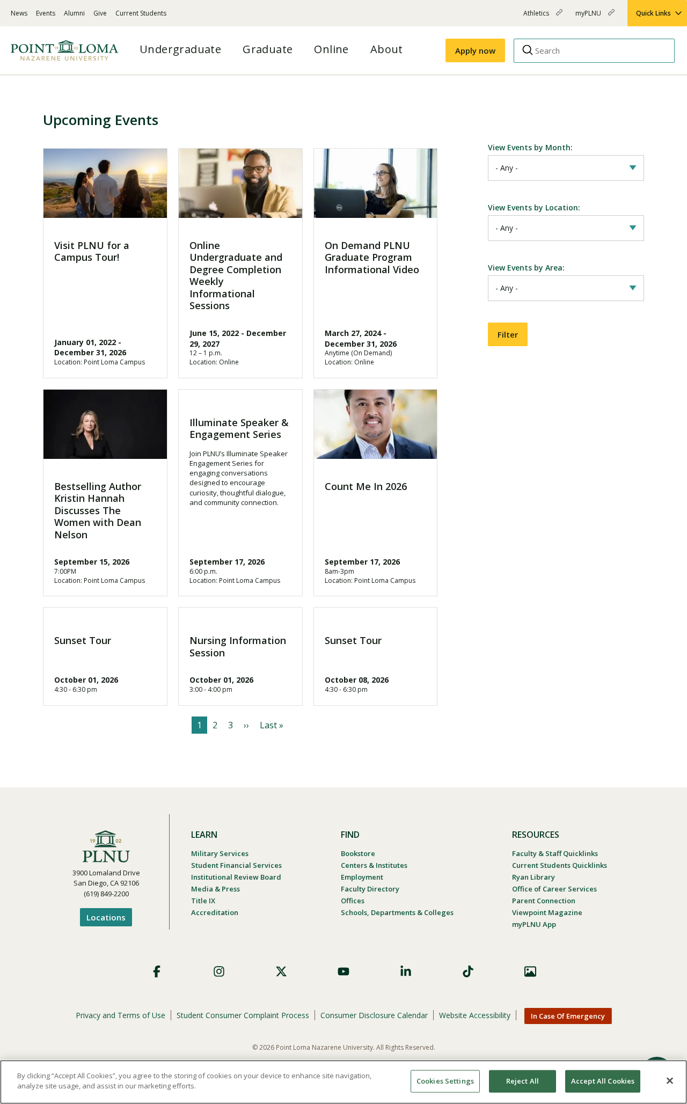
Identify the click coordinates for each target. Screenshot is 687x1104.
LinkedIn (406, 971)
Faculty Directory (370, 889)
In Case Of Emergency (568, 1016)
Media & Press (215, 889)
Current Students (140, 13)
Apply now (475, 50)
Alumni (74, 13)
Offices (352, 900)
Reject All (522, 1081)
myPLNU (589, 17)
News (19, 13)
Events (45, 13)
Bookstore (358, 853)
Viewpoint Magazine (547, 912)
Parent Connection (543, 900)
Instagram (219, 971)
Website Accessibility (474, 1015)
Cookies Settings (445, 1081)
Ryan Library (533, 877)
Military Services (220, 853)
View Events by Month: (530, 147)
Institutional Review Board (236, 877)
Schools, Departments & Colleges (397, 912)
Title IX (203, 900)
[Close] (670, 1080)
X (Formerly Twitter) (281, 971)
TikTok (468, 971)
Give (100, 13)
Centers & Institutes (374, 865)
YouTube (343, 971)
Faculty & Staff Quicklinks (555, 853)
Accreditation (214, 912)
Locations (106, 917)
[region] (343, 1082)
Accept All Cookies (602, 1081)
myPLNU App (534, 924)
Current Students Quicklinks (559, 865)
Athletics (537, 17)
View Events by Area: (526, 267)
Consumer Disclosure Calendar (374, 1015)
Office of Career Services (554, 889)
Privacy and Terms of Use (120, 1015)
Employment (362, 877)
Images (530, 971)
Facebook (157, 971)
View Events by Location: (534, 207)
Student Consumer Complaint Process (243, 1015)
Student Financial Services (236, 865)
